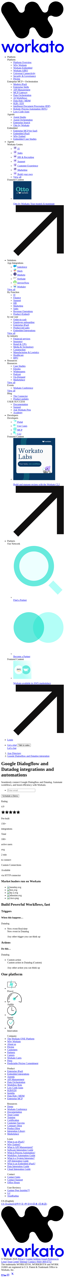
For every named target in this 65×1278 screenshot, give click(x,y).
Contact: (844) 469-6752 (40, 1261)
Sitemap (23, 1261)
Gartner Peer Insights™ (18, 1190)
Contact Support (15, 1179)
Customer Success (16, 1123)
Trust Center (13, 1114)
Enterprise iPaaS (15, 1071)
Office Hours (13, 1182)
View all (11, 289)
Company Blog (14, 1125)
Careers (11, 1055)
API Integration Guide (18, 1161)
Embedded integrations (18, 1074)
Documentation (14, 1112)
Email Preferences (50, 1259)
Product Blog (13, 1128)
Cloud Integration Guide (19, 1169)
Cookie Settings (33, 1259)
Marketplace (13, 1134)
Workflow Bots (14, 1085)
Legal (4, 1261)
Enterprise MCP (15, 1098)
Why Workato (14, 1041)
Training (11, 1117)
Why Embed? (13, 1144)
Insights (11, 1093)
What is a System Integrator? (21, 1158)
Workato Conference (17, 1109)
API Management (15, 1079)
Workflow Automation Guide (21, 1155)
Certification (13, 1120)
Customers (12, 1049)
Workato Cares (14, 1058)
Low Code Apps (15, 1087)
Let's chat (11, 748)
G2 (8, 1193)
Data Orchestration (16, 1082)
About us (11, 1044)
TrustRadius (13, 1196)
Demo (10, 1106)
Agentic (11, 1076)
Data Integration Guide (18, 1166)
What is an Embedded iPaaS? (21, 1163)
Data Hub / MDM (15, 1096)
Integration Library (16, 1131)
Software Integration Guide (20, 1150)
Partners (11, 1052)
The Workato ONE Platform (20, 1038)
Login (10, 739)
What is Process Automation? (21, 1152)
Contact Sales (13, 1177)
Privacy (21, 1259)
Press (9, 1060)
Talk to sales (24, 745)
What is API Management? (20, 1147)
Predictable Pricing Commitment (22, 1063)
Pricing (10, 1047)
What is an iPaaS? (15, 1141)
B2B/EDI (11, 1090)
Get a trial (12, 745)
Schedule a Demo (10, 796)
